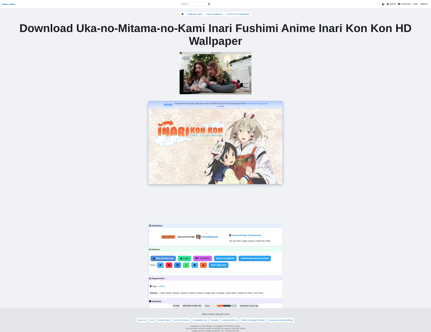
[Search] (209, 4)
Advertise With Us (230, 320)
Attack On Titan (245, 293)
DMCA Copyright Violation (253, 320)
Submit (392, 4)
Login (415, 4)
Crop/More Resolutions (254, 258)
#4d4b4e (226, 306)
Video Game (165, 293)
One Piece (258, 293)
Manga (176, 293)
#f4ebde (213, 306)
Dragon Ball (209, 293)
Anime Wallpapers (214, 14)
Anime (162, 286)
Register (424, 4)
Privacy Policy (163, 320)
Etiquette (214, 320)
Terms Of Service (181, 320)
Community (405, 4)
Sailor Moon (231, 293)
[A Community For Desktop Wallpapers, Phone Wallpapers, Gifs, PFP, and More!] (182, 14)
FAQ (152, 320)
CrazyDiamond (209, 236)
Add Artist (168, 237)
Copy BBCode (218, 265)
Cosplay (220, 293)
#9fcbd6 (233, 306)
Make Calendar (225, 258)
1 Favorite (204, 258)
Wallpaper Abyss (195, 14)
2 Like (185, 258)
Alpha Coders (8, 4)
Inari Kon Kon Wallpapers (238, 14)
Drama (199, 293)
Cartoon (184, 293)
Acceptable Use (200, 320)
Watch (192, 293)
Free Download (164, 258)
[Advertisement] (215, 203)
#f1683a (220, 306)
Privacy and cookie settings (281, 320)
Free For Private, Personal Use (246, 235)
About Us (142, 320)
